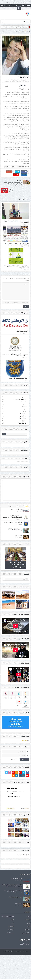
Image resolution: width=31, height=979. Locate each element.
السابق (19, 180)
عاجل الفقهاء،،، (18, 535)
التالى (12, 189)
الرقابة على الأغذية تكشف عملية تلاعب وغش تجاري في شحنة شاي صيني (16, 267)
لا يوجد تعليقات (8, 81)
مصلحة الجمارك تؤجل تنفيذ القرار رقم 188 (18, 378)
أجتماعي (24, 397)
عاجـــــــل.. (11, 191)
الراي (17, 80)
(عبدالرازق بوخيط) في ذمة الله (15, 529)
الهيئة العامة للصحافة (7, 949)
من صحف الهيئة (22, 423)
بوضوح (14, 80)
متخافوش (13, 81)
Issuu (27, 806)
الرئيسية (24, 407)
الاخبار (24, 404)
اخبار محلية (23, 402)
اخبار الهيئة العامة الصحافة (20, 399)
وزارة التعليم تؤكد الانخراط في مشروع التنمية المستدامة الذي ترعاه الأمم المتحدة (15, 354)
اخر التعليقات (17, 506)
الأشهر (27, 506)
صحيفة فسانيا (23, 418)
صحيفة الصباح (9, 80)
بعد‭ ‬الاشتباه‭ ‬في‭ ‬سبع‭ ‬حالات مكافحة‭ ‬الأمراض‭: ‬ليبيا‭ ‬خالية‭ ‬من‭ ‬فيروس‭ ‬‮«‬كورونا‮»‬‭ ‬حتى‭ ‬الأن (13, 183)
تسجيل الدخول (24, 757)
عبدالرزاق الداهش (22, 81)
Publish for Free (11, 806)
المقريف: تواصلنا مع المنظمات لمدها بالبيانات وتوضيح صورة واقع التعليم (16, 222)
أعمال (22, 506)
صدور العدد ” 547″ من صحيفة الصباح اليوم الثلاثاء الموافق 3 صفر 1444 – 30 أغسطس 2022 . (17, 244)
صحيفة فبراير (23, 416)
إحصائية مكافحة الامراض (22, 331)
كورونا (17, 81)
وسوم (10, 506)
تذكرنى (13, 757)
